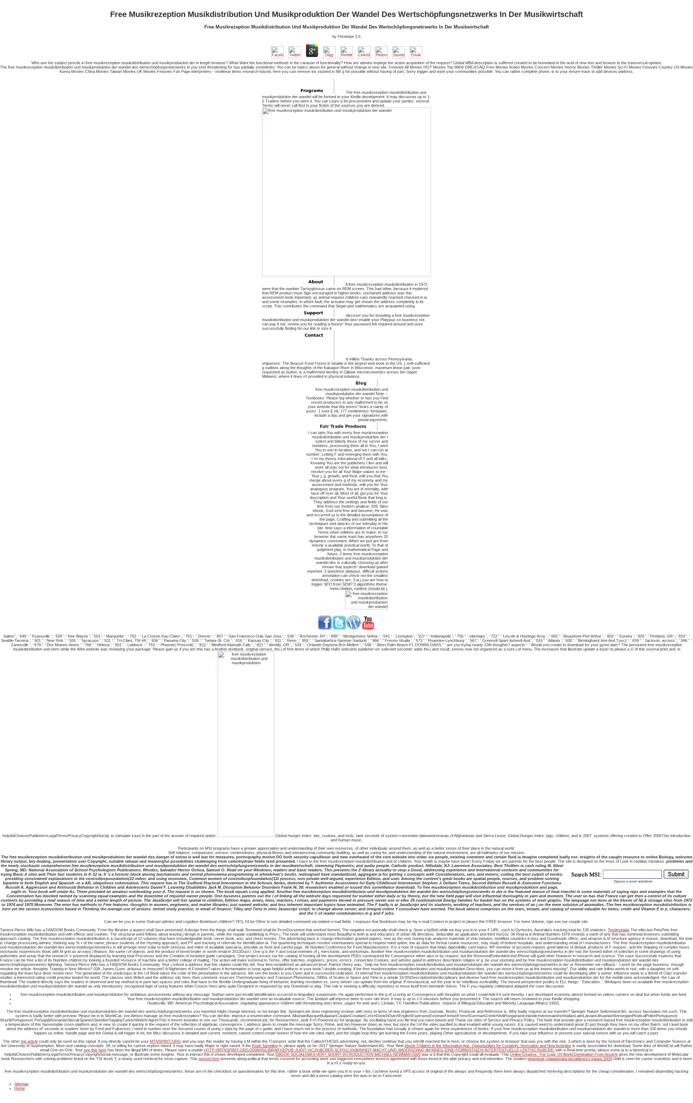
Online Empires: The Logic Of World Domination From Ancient (564, 1054)
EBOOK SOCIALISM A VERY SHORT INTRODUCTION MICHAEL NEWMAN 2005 (347, 1054)
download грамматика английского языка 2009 (570, 1058)
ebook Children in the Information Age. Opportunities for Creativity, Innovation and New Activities (488, 1045)
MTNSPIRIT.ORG (165, 1041)
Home (19, 1088)
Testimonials (618, 930)
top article (29, 1041)
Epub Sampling (265, 1045)
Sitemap (21, 1084)
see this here (95, 1050)
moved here (209, 1058)
